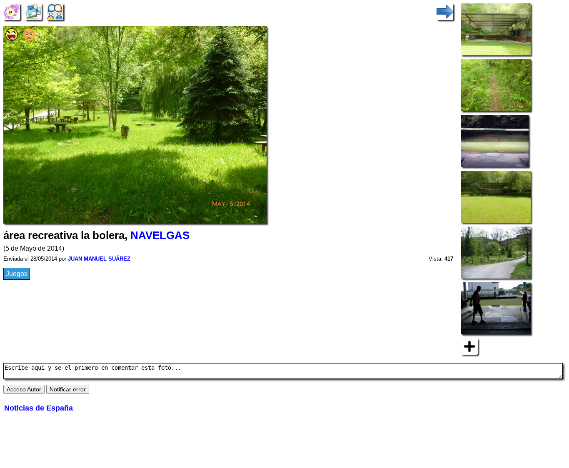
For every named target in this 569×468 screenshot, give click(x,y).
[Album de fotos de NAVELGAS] (33, 11)
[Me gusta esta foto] (11, 38)
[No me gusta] (29, 38)
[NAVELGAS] (11, 11)
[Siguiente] (445, 11)
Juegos (16, 273)
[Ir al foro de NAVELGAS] (55, 11)
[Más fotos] (469, 345)
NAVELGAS (160, 235)
